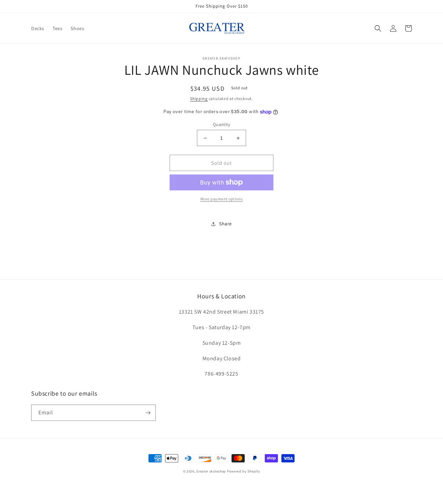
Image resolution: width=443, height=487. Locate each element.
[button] (378, 28)
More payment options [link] (221, 198)
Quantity (221, 124)
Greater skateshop (211, 471)
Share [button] (225, 223)
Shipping (199, 98)
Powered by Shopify (243, 471)
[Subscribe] (147, 413)
